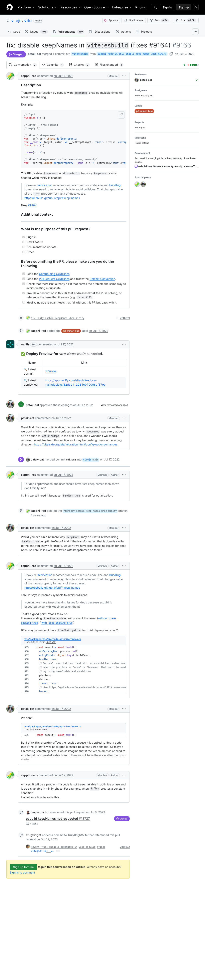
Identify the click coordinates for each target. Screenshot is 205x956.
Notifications (136, 20)
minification (44, 185)
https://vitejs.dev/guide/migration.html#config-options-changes (75, 444)
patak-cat (34, 53)
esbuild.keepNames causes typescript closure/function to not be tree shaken (168, 166)
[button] (124, 75)
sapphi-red (28, 75)
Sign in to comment (22, 872)
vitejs (16, 20)
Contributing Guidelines (54, 273)
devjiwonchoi (40, 812)
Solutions (45, 7)
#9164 (32, 205)
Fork (161, 20)
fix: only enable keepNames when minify (57, 318)
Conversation (26, 64)
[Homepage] (9, 7)
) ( (48, 851)
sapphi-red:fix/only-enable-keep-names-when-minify (132, 53)
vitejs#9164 (38, 851)
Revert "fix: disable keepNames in (54, 846)
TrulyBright (33, 835)
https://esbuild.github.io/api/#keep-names (52, 198)
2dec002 (125, 846)
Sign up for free (23, 867)
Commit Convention (102, 278)
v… (52, 851)
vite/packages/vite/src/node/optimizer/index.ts (52, 638)
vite (28, 20)
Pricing (140, 7)
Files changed (113, 64)
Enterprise (120, 7)
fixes (101, 846)
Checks (83, 64)
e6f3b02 (51, 642)
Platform (24, 7)
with (56, 622)
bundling (115, 185)
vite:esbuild (87, 846)
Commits (56, 64)
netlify (25, 344)
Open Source (94, 7)
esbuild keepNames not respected (58, 818)
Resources (68, 7)
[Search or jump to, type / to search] (154, 7)
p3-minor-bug (71, 330)
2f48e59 (125, 318)
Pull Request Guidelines (54, 278)
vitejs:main (80, 53)
